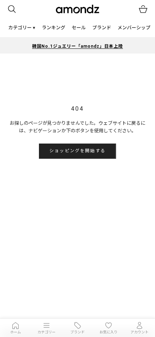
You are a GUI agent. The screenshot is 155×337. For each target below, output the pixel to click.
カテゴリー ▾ (21, 27)
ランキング (53, 27)
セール (79, 27)
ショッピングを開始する (77, 150)
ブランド (101, 27)
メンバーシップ (134, 27)
